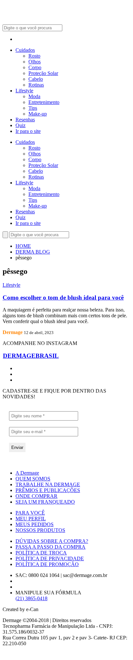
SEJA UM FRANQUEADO (45, 502)
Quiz (20, 125)
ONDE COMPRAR (36, 496)
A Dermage (27, 473)
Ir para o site (28, 131)
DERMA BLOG (32, 252)
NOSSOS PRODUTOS (40, 530)
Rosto (34, 56)
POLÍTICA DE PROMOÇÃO (47, 564)
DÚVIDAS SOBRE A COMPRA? (51, 541)
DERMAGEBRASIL (31, 355)
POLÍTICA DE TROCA (41, 552)
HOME (23, 246)
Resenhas (25, 119)
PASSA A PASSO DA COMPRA (50, 547)
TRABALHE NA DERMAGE (47, 484)
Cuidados (25, 50)
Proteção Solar (43, 73)
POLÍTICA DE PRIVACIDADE (49, 558)
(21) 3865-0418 (31, 598)
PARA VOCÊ (30, 513)
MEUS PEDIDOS (34, 524)
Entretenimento (43, 102)
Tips (32, 108)
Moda (34, 96)
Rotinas (36, 85)
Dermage (13, 332)
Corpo (34, 67)
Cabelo (35, 79)
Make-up (37, 113)
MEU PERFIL (30, 518)
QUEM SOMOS (32, 478)
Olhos (34, 61)
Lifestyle (24, 90)
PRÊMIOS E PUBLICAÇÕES (47, 490)
